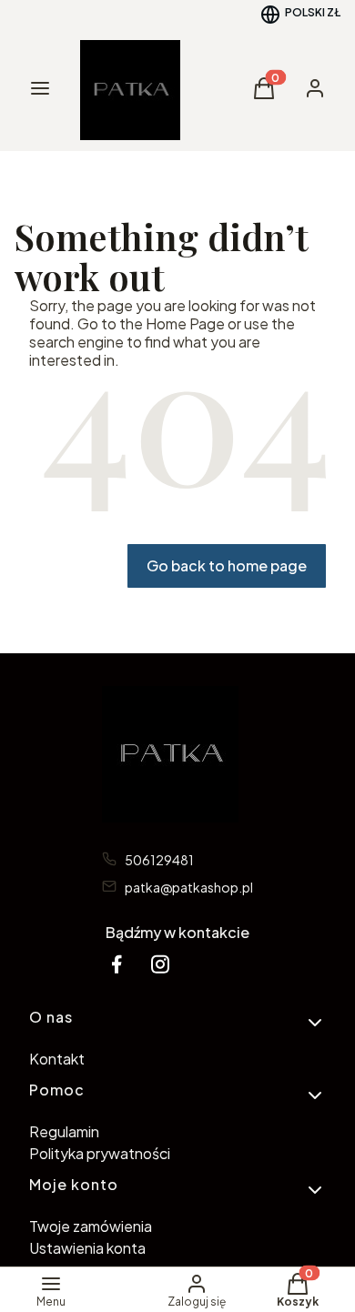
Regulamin (64, 1131)
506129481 (159, 860)
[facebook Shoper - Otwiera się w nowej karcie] (116, 964)
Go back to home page (227, 565)
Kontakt (57, 1058)
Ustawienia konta (87, 1247)
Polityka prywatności (99, 1153)
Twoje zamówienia (90, 1226)
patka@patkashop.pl (189, 887)
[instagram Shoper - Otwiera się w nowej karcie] (160, 964)
